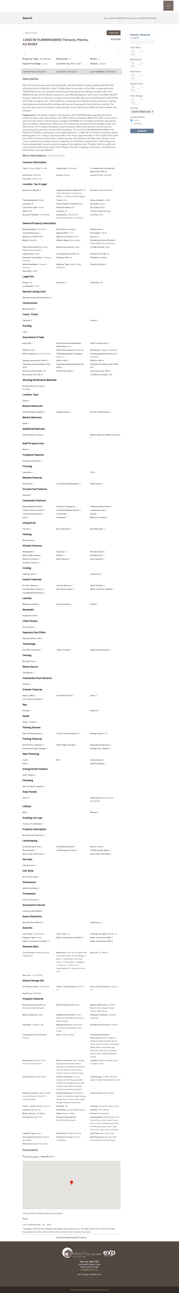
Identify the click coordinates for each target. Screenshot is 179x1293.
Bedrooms (135, 71)
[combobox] (142, 42)
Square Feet (136, 83)
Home (106, 18)
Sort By (134, 108)
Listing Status (137, 117)
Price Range (136, 96)
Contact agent (113, 33)
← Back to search (30, 32)
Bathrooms (136, 59)
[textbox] (142, 41)
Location (134, 38)
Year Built (135, 47)
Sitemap (106, 1290)
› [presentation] (118, 53)
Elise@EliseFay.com (89, 1269)
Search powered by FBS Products (71, 1237)
